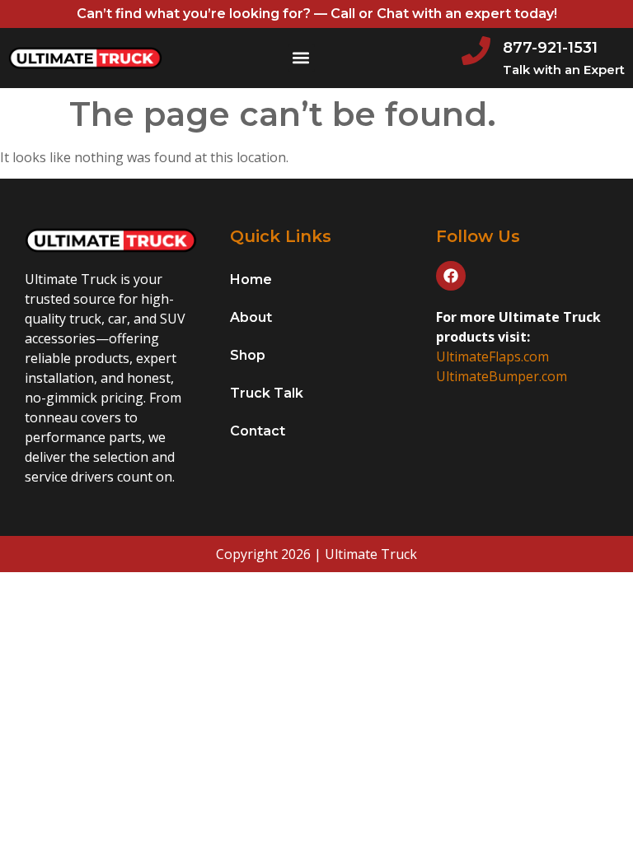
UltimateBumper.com (501, 376)
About (251, 317)
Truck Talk (266, 393)
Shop (247, 355)
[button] (301, 58)
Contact (257, 431)
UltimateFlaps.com (492, 356)
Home (251, 279)
